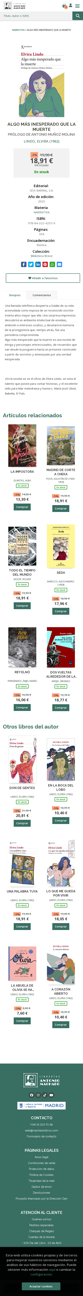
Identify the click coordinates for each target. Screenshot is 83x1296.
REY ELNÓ (22, 672)
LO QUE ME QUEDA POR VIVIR (60, 893)
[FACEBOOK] (32, 1095)
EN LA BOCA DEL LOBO (61, 787)
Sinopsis (14, 295)
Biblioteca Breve (42, 256)
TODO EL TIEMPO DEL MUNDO (22, 572)
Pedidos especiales (41, 1225)
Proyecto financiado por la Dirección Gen (41, 1198)
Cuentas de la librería (41, 1237)
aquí (52, 1269)
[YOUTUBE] (51, 1095)
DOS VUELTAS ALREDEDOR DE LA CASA (60, 674)
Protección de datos (41, 1168)
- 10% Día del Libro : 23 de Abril (41, 1243)
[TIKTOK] (45, 1095)
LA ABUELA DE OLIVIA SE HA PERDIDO (22, 987)
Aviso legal (41, 1157)
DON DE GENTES (22, 788)
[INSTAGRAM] (38, 1095)
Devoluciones (41, 1192)
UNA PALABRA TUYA (22, 891)
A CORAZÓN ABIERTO (61, 991)
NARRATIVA (18, 30)
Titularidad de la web (41, 1180)
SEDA (61, 573)
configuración (41, 1274)
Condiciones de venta (41, 1163)
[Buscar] (77, 15)
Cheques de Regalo (41, 1231)
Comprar (22, 507)
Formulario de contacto (41, 1136)
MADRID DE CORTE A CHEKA (61, 472)
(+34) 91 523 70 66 (41, 1124)
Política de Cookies (41, 1174)
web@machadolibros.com (41, 1130)
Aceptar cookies (41, 1286)
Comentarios (42, 295)
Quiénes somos (41, 1219)
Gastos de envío (41, 1186)
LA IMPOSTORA (22, 472)
